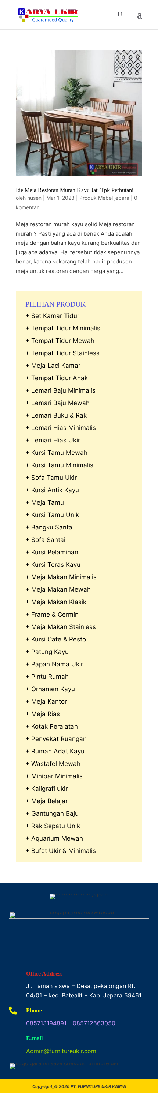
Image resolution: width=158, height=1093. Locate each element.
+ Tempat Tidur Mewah (59, 340)
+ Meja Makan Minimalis (61, 577)
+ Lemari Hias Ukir (52, 440)
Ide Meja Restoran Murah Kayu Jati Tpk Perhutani (74, 190)
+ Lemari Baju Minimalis (60, 390)
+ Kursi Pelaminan (51, 552)
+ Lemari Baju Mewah (57, 403)
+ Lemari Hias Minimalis (60, 427)
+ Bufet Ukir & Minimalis (60, 850)
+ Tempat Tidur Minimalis (62, 328)
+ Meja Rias (42, 714)
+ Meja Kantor (46, 701)
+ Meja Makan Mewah (58, 589)
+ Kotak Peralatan (51, 726)
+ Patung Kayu (47, 651)
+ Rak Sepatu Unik (52, 826)
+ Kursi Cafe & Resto (55, 639)
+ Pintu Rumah (47, 676)
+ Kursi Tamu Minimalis (59, 465)
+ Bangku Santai (49, 527)
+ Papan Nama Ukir (54, 664)
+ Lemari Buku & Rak (56, 415)
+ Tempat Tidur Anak (56, 378)
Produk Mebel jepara (104, 198)
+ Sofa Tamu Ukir (51, 477)
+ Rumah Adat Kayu (55, 751)
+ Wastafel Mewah (52, 763)
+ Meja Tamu (44, 502)
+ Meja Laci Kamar (52, 365)
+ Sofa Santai (45, 539)
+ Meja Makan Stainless (60, 626)
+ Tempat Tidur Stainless (62, 353)
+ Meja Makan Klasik (55, 602)
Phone (34, 1010)
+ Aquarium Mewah (54, 838)
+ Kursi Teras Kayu (52, 564)
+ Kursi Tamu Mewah (56, 452)
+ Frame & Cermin (52, 614)
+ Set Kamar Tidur (52, 315)
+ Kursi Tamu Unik (52, 515)
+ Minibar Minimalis (54, 776)
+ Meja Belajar (46, 801)
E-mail (34, 1038)
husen (34, 198)
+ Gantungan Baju (52, 813)
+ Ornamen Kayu (50, 689)
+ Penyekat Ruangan (56, 738)
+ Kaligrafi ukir (46, 788)
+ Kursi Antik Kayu (52, 490)
